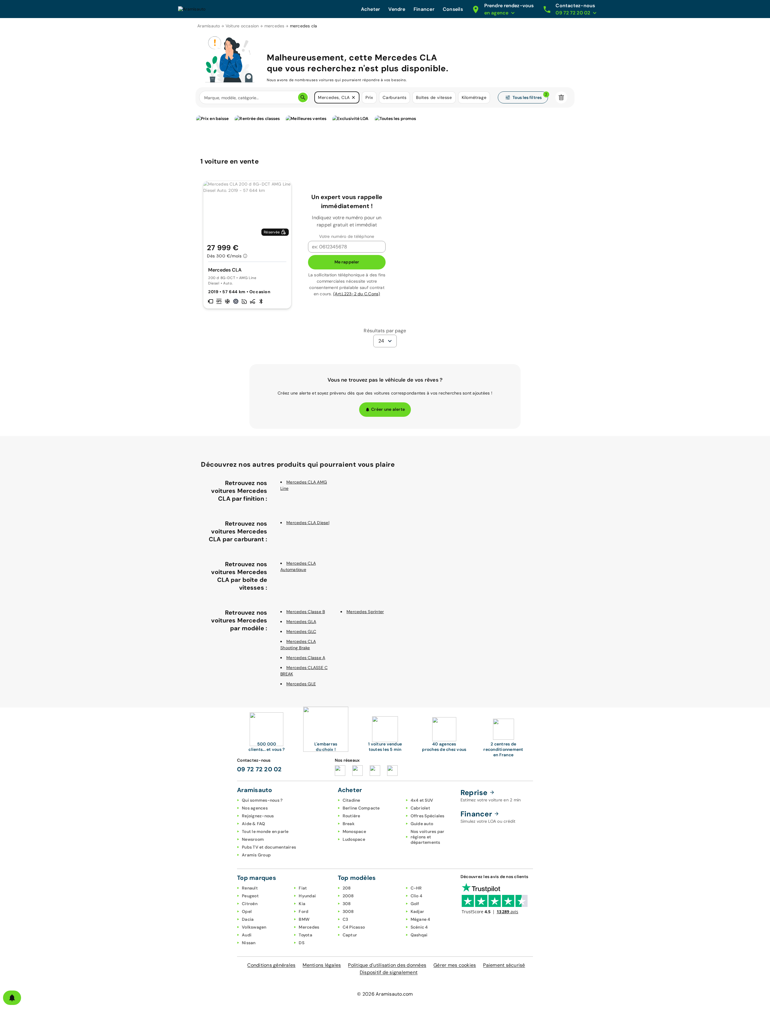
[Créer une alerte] (12, 998)
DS (301, 942)
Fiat (303, 888)
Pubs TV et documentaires (269, 847)
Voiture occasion (242, 26)
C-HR (416, 888)
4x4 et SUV (422, 800)
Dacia (248, 919)
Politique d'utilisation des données (387, 965)
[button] (353, 97)
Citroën (249, 903)
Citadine (351, 800)
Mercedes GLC (301, 631)
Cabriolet (420, 808)
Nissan (249, 942)
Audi (246, 935)
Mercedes (309, 927)
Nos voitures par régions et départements (428, 837)
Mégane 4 (420, 919)
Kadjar (417, 911)
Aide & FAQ (253, 823)
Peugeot (250, 896)
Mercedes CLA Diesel (307, 522)
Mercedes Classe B (305, 611)
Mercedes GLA (301, 621)
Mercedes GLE (301, 684)
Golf (415, 903)
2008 (348, 896)
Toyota (305, 935)
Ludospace (354, 839)
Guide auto (422, 823)
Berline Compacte (361, 808)
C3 (345, 919)
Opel (247, 911)
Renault (250, 888)
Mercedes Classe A (305, 657)
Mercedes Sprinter (365, 611)
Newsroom (253, 839)
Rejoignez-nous (258, 816)
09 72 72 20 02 (259, 769)
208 (347, 888)
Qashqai (419, 935)
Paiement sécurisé (504, 965)
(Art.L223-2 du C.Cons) (356, 293)
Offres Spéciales (428, 816)
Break (349, 823)
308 (347, 903)
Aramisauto (208, 26)
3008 (348, 911)
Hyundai (307, 896)
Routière (351, 816)
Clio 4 (417, 896)
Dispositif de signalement (388, 972)
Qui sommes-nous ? (262, 800)
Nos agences (255, 808)
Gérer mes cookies (454, 965)
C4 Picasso (354, 927)
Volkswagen (254, 927)
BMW (304, 919)
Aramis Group (256, 855)
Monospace (354, 831)
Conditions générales (271, 965)
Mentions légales (322, 965)
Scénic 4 (419, 927)
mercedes (274, 26)
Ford (303, 911)
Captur (350, 935)
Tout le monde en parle (265, 831)
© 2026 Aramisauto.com (385, 994)
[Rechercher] (303, 97)
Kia (302, 903)
